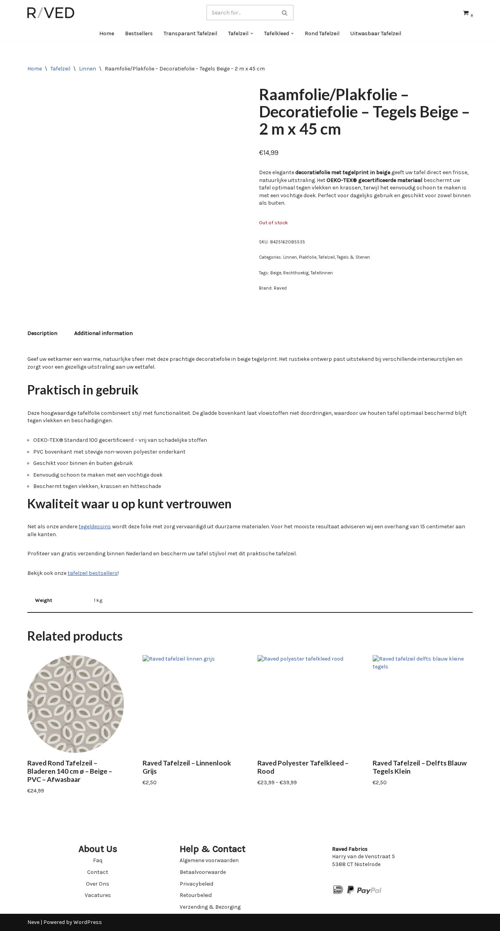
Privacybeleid (196, 884)
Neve (33, 922)
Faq (97, 860)
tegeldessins (95, 526)
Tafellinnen (322, 273)
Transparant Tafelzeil (190, 33)
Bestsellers (139, 33)
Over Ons (97, 884)
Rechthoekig (296, 273)
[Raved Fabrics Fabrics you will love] (50, 12)
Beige (275, 273)
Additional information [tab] (103, 333)
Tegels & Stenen (353, 257)
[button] (251, 33)
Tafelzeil (60, 68)
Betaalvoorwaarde (203, 872)
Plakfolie (307, 257)
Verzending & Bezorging (210, 907)
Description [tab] (42, 333)
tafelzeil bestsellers (93, 573)
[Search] (285, 12)
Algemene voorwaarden (209, 860)
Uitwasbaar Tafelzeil (375, 33)
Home (106, 33)
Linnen (87, 68)
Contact (97, 872)
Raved (280, 288)
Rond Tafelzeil (322, 33)
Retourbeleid (196, 895)
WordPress (87, 922)
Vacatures (98, 895)
